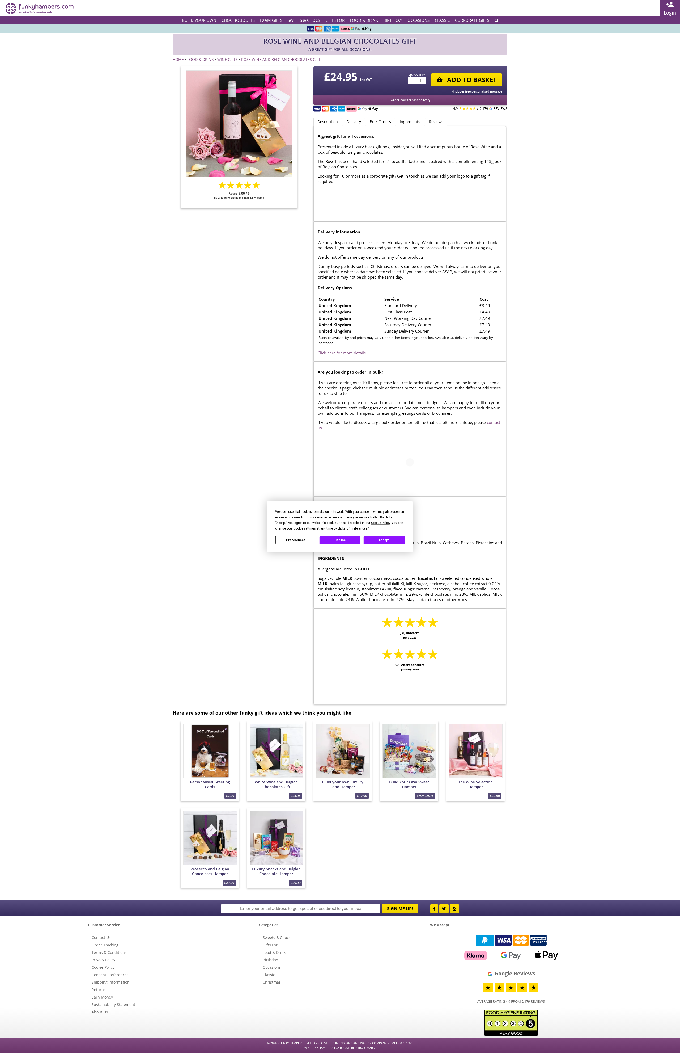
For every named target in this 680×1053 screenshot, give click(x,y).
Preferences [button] (359, 528)
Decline (340, 540)
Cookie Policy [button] (380, 523)
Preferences (295, 540)
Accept (384, 540)
